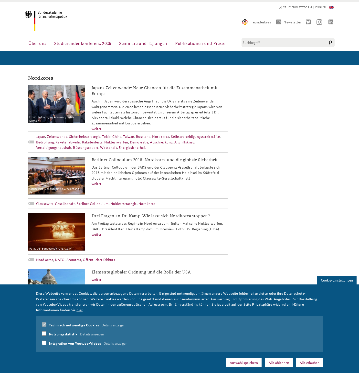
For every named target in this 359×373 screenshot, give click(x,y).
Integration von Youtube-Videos (75, 343)
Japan (40, 136)
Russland (143, 136)
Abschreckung (161, 142)
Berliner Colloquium (92, 203)
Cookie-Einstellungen (337, 280)
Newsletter (292, 22)
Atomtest (73, 259)
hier (79, 309)
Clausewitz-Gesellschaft (55, 203)
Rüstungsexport (85, 147)
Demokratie (139, 142)
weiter (97, 128)
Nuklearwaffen (116, 142)
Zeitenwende (57, 136)
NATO (60, 259)
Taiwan (128, 136)
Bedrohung (45, 142)
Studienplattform (297, 7)
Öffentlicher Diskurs (99, 259)
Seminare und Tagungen (143, 43)
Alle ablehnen (279, 362)
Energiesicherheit (132, 147)
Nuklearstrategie (123, 203)
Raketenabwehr (67, 142)
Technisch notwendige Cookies (74, 325)
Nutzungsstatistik (63, 334)
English (321, 7)
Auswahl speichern (244, 362)
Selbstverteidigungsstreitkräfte (195, 136)
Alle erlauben (309, 362)
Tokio (106, 136)
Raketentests (92, 142)
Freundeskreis (261, 22)
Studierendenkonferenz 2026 (82, 43)
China (116, 136)
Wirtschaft (108, 147)
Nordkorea (160, 136)
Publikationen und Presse (200, 43)
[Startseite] (45, 21)
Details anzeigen (114, 325)
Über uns (37, 43)
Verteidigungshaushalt (53, 147)
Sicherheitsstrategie (84, 136)
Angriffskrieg (184, 142)
